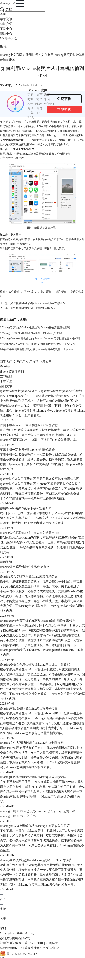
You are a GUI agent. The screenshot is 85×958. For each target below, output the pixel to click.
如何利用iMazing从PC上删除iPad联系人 (33, 307)
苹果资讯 (6, 19)
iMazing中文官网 (11, 55)
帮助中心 (6, 33)
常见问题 (19, 361)
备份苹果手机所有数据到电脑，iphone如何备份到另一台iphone (36, 349)
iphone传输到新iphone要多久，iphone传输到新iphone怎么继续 (41, 391)
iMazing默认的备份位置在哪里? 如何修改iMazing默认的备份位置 (37, 343)
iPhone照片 (30, 291)
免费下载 (64, 99)
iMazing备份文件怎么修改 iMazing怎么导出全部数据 (35, 664)
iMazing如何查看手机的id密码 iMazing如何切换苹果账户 (37, 620)
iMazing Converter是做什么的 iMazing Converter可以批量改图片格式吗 (40, 338)
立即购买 (64, 109)
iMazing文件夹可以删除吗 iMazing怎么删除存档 (32, 742)
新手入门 (6, 361)
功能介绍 (6, 24)
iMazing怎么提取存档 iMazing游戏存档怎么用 (30, 576)
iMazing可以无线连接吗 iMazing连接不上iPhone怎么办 (36, 860)
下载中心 (6, 29)
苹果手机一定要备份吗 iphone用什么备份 (27, 449)
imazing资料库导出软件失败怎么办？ (24, 566)
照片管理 (46, 291)
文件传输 (14, 291)
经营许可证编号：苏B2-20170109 (22, 943)
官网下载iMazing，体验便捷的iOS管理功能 (29, 425)
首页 (3, 14)
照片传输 (60, 291)
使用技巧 (32, 55)
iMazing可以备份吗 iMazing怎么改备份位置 (29, 708)
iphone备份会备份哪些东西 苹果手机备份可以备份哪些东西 (39, 479)
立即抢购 (6, 376)
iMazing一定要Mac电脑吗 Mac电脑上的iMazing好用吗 (31, 333)
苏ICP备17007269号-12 (22, 954)
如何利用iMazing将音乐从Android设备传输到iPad (38, 303)
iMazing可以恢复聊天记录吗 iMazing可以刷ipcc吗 (33, 777)
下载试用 (6, 381)
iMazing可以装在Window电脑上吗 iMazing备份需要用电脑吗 (35, 327)
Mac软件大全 (8, 38)
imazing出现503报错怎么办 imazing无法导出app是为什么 (37, 811)
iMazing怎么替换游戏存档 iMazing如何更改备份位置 (35, 826)
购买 (3, 47)
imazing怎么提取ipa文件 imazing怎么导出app (29, 532)
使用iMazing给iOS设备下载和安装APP (25, 508)
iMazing (5, 3)
